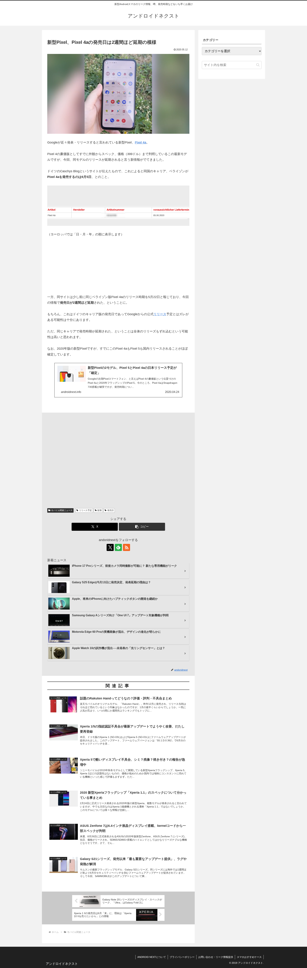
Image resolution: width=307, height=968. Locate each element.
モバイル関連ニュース (61, 510)
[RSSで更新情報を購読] (126, 547)
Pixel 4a (140, 142)
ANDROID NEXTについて (151, 957)
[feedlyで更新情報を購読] (118, 547)
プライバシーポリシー (182, 957)
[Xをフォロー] (110, 547)
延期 (99, 510)
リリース (160, 314)
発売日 (110, 510)
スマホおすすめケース (249, 957)
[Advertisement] (118, 268)
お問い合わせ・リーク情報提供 (215, 957)
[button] (142, 527)
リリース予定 (85, 510)
